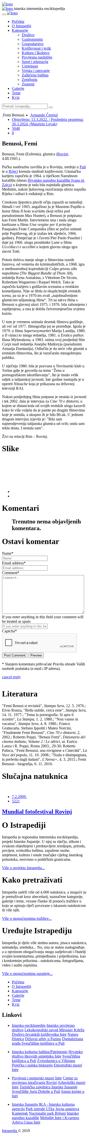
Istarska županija (25, 1104)
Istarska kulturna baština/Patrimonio (39, 1052)
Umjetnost (30, 66)
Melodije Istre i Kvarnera (59, 1118)
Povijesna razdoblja (37, 57)
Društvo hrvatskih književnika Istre (39, 1034)
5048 (16, 128)
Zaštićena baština (35, 75)
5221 (16, 801)
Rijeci (13, 171)
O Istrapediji (21, 26)
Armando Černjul (44, 115)
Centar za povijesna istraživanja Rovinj (45, 1080)
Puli (83, 167)
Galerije (18, 88)
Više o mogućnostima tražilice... (27, 918)
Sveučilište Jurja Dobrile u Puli (36, 1091)
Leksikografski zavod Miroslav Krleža (54, 1030)
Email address (14, 563)
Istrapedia (10, 1131)
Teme (16, 93)
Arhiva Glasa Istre (26, 1122)
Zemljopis (29, 79)
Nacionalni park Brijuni (47, 1113)
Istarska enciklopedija (28, 1025)
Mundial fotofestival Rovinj (37, 811)
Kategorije (20, 30)
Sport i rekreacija (35, 62)
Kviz (16, 97)
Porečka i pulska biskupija (32, 1065)
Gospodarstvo (33, 44)
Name (7, 553)
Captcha (9, 631)
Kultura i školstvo (35, 53)
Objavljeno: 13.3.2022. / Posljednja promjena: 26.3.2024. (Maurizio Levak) (48, 121)
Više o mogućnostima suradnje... (27, 973)
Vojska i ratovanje (36, 71)
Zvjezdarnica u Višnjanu (56, 1061)
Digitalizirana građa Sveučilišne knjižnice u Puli (47, 1041)
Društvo (28, 35)
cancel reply (11, 677)
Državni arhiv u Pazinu (43, 1039)
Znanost (28, 84)
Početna (18, 21)
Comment (10, 573)
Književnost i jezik (36, 48)
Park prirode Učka (40, 1109)
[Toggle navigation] (4, 14)
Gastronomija (32, 39)
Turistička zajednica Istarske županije (48, 1087)
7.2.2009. (19, 796)
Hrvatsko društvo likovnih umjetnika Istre (47, 1054)
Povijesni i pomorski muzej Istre (37, 1078)
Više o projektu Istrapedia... (23, 868)
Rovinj (62, 154)
